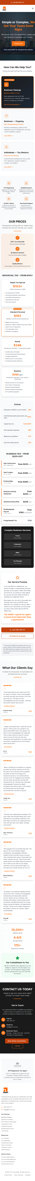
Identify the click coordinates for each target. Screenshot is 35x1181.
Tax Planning (4, 1131)
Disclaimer (28, 1175)
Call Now (17, 1046)
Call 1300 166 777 (18, 2)
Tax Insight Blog (5, 1140)
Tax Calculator (5, 1138)
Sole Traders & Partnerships (8, 1121)
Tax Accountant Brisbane (8, 1161)
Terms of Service (18, 1175)
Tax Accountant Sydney (7, 1157)
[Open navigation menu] (33, 8)
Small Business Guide (7, 1143)
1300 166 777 (11, 1021)
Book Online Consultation (17, 1041)
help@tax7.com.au (12, 1027)
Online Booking (5, 1149)
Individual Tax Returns (7, 1119)
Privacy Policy (8, 1175)
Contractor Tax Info (6, 1147)
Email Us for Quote (18, 636)
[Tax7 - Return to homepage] (4, 8)
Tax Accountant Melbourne (8, 1159)
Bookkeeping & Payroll (7, 1128)
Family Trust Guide (6, 1145)
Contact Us (18, 43)
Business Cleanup (6, 1117)
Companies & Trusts (6, 1124)
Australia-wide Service (7, 1164)
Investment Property (6, 1126)
